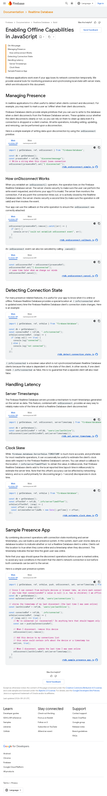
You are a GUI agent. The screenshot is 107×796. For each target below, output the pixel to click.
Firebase (9, 22)
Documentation (13, 12)
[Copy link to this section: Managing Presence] (48, 96)
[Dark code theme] (94, 147)
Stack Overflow (79, 718)
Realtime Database (40, 12)
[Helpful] (95, 22)
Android (7, 753)
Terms (6, 783)
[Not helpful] (99, 22)
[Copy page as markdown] (49, 36)
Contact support (79, 713)
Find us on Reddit (45, 718)
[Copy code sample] (99, 147)
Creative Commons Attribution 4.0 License (84, 688)
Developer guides (11, 713)
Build (55, 22)
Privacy (14, 783)
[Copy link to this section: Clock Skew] (28, 448)
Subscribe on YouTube (47, 726)
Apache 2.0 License (47, 690)
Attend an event (45, 731)
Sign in (101, 3)
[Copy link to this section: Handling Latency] (43, 384)
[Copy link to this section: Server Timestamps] (41, 394)
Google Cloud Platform (13, 767)
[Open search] (66, 3)
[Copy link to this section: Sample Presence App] (53, 530)
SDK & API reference (12, 718)
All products (8, 771)
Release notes (78, 726)
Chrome (7, 758)
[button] (13, 142)
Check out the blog (46, 713)
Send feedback (90, 30)
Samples (7, 722)
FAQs (74, 735)
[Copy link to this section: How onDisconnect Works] (52, 179)
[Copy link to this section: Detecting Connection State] (65, 290)
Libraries (7, 726)
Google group (78, 722)
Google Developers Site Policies (86, 690)
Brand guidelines (79, 731)
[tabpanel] (53, 158)
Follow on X (43, 722)
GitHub (6, 731)
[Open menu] (4, 3)
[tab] (13, 142)
